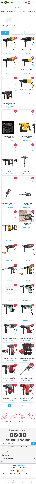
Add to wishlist (15, 44)
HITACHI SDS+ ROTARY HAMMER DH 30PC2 (9, 317)
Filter (6, 33)
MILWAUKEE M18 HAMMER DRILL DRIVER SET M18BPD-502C (26, 358)
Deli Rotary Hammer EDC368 (26, 89)
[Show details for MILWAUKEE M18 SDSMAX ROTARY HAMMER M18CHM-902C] (27, 329)
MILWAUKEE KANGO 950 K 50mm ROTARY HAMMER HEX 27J (26, 378)
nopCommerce (21, 465)
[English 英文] (29, 2)
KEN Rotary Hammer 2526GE (9, 297)
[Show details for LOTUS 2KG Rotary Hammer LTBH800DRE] (9, 249)
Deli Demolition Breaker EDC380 (9, 237)
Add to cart (15, 38)
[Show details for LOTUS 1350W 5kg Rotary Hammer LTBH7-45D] (9, 269)
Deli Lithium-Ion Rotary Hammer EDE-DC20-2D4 (9, 137)
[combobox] (16, 33)
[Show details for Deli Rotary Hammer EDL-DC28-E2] (27, 42)
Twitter (16, 435)
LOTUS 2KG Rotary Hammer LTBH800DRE (9, 257)
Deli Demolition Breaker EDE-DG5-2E (9, 171)
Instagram (24, 435)
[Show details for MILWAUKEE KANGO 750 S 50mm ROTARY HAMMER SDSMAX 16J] (9, 389)
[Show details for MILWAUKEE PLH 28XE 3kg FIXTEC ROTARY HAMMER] (27, 389)
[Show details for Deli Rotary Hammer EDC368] (27, 82)
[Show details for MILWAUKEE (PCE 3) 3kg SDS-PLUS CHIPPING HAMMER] (9, 369)
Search (22, 482)
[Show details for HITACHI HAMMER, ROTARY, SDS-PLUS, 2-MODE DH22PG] (9, 329)
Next (26, 405)
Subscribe (13, 446)
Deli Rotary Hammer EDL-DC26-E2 (26, 70)
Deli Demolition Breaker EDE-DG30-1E (26, 171)
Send (33, 443)
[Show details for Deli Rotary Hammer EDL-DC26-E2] (27, 62)
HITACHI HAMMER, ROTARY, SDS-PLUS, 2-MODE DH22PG (9, 338)
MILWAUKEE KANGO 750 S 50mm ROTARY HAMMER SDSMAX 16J (9, 398)
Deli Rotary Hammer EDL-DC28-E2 (26, 50)
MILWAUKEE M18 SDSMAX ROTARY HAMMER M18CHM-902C (27, 338)
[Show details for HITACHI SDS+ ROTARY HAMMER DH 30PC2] (9, 309)
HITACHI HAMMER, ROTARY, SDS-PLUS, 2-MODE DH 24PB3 (27, 317)
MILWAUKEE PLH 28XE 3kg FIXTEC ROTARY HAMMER (26, 398)
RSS (20, 435)
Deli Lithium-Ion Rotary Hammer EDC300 (26, 137)
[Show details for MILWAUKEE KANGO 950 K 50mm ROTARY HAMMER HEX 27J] (27, 369)
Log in (5, 482)
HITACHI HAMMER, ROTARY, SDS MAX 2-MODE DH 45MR (27, 297)
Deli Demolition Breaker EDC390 (26, 204)
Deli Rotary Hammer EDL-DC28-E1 (9, 70)
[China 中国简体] (29, 3)
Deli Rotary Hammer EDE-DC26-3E (9, 104)
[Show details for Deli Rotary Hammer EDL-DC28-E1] (9, 62)
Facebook (11, 435)
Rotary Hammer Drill (9, 26)
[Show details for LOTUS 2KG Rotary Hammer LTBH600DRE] (27, 249)
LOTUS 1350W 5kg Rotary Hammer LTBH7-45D (9, 277)
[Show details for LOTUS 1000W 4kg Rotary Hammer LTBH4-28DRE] (27, 269)
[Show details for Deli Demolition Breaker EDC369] (27, 216)
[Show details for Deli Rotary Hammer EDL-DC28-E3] (9, 42)
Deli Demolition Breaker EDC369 (26, 224)
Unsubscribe (23, 446)
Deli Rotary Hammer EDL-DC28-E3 (9, 50)
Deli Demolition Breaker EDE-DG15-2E (9, 204)
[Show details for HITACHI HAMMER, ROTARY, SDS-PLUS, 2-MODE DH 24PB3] (27, 309)
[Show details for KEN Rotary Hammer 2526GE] (9, 289)
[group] (7, 94)
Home (3, 11)
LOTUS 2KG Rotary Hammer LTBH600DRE (26, 257)
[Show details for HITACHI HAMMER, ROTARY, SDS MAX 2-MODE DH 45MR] (27, 289)
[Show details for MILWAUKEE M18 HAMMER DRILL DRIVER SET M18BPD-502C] (27, 349)
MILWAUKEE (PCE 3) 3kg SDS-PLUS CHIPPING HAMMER (9, 378)
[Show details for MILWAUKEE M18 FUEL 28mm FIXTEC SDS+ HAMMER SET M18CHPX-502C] (9, 349)
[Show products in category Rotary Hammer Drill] (9, 20)
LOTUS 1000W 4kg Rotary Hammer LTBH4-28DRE (27, 277)
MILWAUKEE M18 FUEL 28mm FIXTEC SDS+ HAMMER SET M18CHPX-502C (9, 358)
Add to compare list (15, 41)
